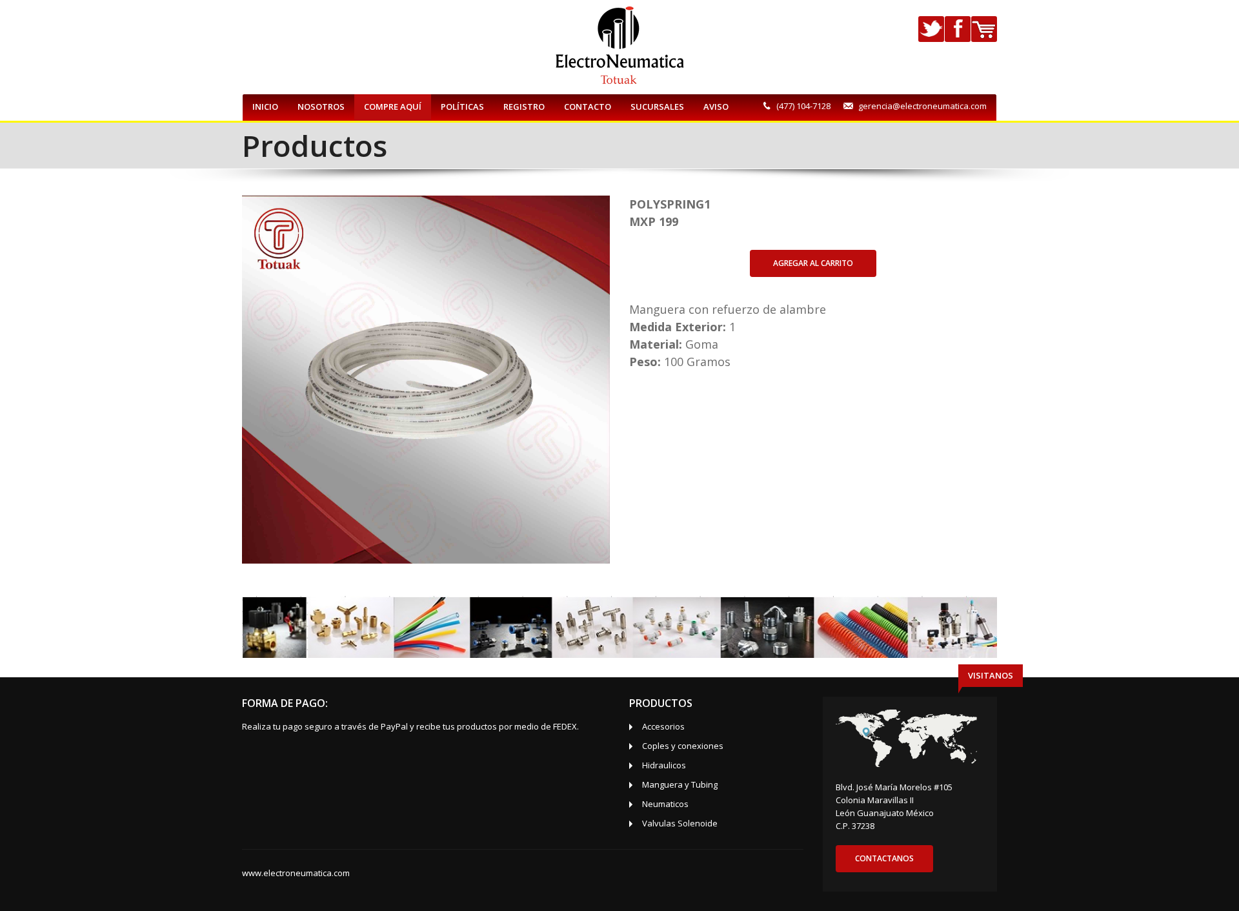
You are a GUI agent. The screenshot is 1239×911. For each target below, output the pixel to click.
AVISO (716, 106)
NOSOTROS (321, 106)
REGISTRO (524, 106)
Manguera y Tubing (680, 784)
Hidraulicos (664, 765)
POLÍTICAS (462, 106)
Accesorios (663, 726)
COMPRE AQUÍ (392, 106)
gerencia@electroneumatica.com (922, 106)
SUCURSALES (657, 106)
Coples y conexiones (682, 746)
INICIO (265, 106)
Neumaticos (665, 804)
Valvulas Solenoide (680, 823)
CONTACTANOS (884, 858)
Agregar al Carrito (813, 263)
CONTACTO (587, 106)
